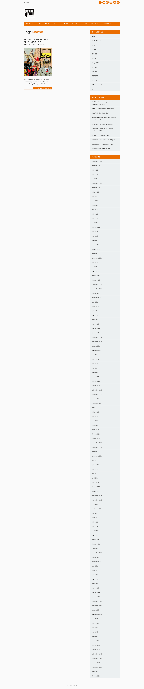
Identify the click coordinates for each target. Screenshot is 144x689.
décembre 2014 (97, 337)
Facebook (100, 2)
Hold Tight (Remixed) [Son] (100, 113)
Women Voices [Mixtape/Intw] (101, 148)
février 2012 (96, 487)
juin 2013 (95, 416)
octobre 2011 (96, 504)
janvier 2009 (96, 649)
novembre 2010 (97, 553)
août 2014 (95, 355)
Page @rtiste (108, 24)
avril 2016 (95, 267)
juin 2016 (95, 262)
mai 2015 (95, 315)
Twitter (103, 2)
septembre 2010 (97, 561)
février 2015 (96, 328)
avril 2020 (95, 205)
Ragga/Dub (95, 24)
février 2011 (96, 539)
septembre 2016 (97, 258)
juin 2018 (95, 214)
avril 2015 (95, 319)
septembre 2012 (97, 456)
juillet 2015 (95, 306)
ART (86, 24)
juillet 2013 (95, 412)
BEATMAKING (76, 24)
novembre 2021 (97, 161)
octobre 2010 (96, 557)
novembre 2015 (97, 289)
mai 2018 (95, 218)
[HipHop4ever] (29, 17)
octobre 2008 (96, 663)
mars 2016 (95, 271)
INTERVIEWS (30, 24)
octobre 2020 (96, 187)
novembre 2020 (97, 183)
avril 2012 (95, 478)
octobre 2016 (96, 253)
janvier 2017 (96, 249)
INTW (94, 58)
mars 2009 (95, 641)
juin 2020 (95, 196)
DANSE (94, 54)
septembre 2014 (97, 350)
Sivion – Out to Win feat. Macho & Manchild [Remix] (36, 42)
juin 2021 (95, 170)
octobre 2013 (96, 399)
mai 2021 (95, 174)
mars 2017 (95, 245)
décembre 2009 (97, 601)
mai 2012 (95, 473)
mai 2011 (95, 526)
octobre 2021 (96, 165)
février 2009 (96, 645)
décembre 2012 (97, 443)
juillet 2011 (95, 517)
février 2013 (96, 434)
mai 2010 (95, 579)
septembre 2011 (97, 509)
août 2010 (95, 566)
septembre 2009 (97, 614)
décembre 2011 (97, 495)
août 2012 (95, 460)
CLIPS (39, 24)
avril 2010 (95, 583)
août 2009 (95, 619)
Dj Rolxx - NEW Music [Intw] (100, 135)
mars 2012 (95, 482)
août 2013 (95, 407)
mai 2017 (95, 236)
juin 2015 (95, 311)
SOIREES (95, 80)
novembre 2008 (97, 658)
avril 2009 (95, 636)
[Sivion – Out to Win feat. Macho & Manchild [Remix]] (38, 75)
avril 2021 (95, 179)
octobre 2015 (96, 293)
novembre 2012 (97, 447)
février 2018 (96, 227)
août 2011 (95, 513)
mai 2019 (95, 209)
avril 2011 (95, 531)
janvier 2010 (96, 597)
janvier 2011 (96, 544)
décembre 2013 (97, 390)
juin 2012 (95, 469)
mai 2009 (95, 632)
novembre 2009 (97, 605)
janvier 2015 (96, 333)
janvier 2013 (96, 438)
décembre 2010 (97, 548)
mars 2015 (95, 324)
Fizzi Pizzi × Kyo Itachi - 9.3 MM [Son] (103, 139)
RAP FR (47, 24)
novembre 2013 (97, 394)
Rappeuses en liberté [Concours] (102, 124)
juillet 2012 (95, 465)
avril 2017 (95, 240)
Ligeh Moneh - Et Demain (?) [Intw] (103, 144)
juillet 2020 (95, 192)
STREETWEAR (97, 85)
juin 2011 (95, 522)
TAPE (49, 88)
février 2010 (96, 592)
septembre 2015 (97, 297)
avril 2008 (95, 671)
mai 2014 (95, 368)
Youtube (107, 2)
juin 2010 (95, 575)
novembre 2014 (97, 341)
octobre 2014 (96, 346)
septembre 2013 (97, 403)
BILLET (94, 45)
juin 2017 (95, 231)
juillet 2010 (95, 570)
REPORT (65, 24)
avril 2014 (95, 372)
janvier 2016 (96, 280)
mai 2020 (95, 201)
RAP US (56, 24)
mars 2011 (95, 535)
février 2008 (96, 676)
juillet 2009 (95, 623)
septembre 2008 (97, 667)
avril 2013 (95, 425)
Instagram (111, 2)
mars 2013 (95, 429)
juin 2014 (95, 363)
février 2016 (96, 275)
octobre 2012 (96, 451)
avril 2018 (95, 223)
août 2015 (95, 302)
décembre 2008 (97, 654)
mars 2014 (95, 377)
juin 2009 (95, 627)
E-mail (115, 2)
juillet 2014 (95, 359)
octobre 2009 (96, 610)
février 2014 (96, 381)
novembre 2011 (97, 500)
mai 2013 (95, 421)
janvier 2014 (96, 385)
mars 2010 (95, 588)
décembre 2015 (97, 284)
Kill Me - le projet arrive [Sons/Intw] (103, 108)
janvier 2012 (96, 491)
